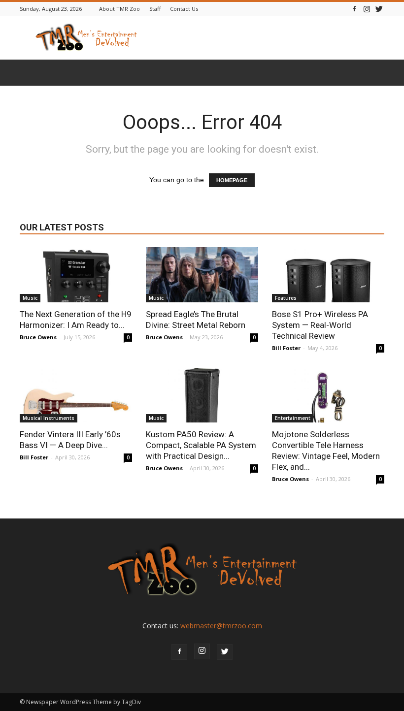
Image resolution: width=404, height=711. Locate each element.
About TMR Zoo (119, 8)
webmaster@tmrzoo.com (221, 625)
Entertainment (292, 418)
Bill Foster (286, 348)
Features (286, 297)
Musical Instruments (48, 418)
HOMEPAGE (231, 180)
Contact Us (184, 8)
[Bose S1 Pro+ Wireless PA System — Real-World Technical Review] (328, 274)
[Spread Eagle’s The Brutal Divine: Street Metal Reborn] (202, 274)
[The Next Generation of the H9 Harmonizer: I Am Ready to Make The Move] (76, 274)
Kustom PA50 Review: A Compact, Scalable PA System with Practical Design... (201, 445)
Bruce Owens (38, 337)
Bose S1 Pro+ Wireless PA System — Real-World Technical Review (320, 325)
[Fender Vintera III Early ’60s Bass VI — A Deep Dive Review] (76, 395)
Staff (155, 8)
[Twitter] (378, 8)
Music (30, 297)
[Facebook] (354, 8)
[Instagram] (366, 8)
